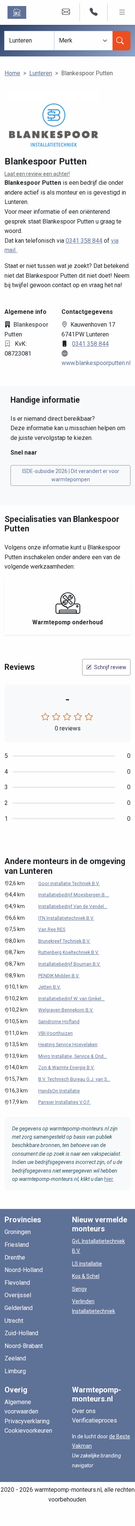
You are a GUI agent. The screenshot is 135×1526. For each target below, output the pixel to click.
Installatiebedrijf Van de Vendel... (72, 906)
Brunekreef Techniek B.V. (64, 941)
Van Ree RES (51, 929)
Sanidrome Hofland (59, 1021)
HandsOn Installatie (59, 1091)
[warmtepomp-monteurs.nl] (18, 12)
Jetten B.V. (49, 987)
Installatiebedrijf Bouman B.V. (69, 964)
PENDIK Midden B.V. (59, 975)
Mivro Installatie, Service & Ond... (72, 1056)
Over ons (84, 1411)
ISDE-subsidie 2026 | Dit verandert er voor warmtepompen (70, 475)
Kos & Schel (85, 1276)
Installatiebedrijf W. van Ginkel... (71, 998)
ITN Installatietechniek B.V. (66, 918)
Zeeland (15, 1358)
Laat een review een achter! (37, 174)
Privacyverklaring (27, 1421)
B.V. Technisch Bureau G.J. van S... (74, 1079)
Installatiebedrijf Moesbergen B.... (73, 895)
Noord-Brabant (23, 1346)
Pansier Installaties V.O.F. (64, 1102)
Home (12, 73)
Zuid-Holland (21, 1333)
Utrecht (13, 1320)
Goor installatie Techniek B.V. (69, 883)
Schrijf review (109, 667)
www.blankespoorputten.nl (96, 363)
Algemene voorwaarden (21, 1406)
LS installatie (87, 1264)
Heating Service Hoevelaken (68, 1044)
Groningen (17, 1231)
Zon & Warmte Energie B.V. (66, 1067)
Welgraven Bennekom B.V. (65, 1010)
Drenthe (14, 1257)
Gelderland (18, 1307)
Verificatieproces (94, 1420)
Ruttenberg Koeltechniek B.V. (68, 952)
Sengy (79, 1289)
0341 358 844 (84, 240)
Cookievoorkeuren (28, 1430)
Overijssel (17, 1295)
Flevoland (17, 1282)
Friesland (16, 1244)
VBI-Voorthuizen (55, 1033)
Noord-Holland (23, 1269)
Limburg (15, 1371)
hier (108, 1179)
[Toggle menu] (122, 12)
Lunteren (40, 73)
